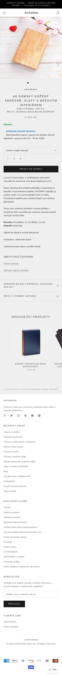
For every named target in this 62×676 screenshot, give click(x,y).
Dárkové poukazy (12, 512)
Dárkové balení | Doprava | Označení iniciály (28, 285)
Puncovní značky (11, 451)
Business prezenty (19, 389)
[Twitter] (12, 415)
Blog (6, 471)
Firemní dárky (10, 546)
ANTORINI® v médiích (14, 556)
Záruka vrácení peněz (13, 446)
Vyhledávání (9, 481)
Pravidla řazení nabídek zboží (17, 476)
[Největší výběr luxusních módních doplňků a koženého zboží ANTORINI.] (31, 13)
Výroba (7, 507)
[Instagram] (18, 415)
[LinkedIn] (39, 415)
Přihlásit (14, 604)
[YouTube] (32, 415)
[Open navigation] (4, 13)
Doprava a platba (12, 432)
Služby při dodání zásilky (15, 537)
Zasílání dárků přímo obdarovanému (20, 527)
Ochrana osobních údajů (15, 456)
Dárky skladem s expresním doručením (22, 566)
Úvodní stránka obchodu (15, 486)
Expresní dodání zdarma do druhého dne (22, 532)
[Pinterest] (25, 415)
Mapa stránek (10, 491)
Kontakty (8, 542)
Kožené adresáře (11, 263)
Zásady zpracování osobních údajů (19, 461)
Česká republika (11, 626)
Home (6, 389)
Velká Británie (10, 621)
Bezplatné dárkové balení (15, 522)
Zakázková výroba (12, 517)
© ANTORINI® (31, 640)
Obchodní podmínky (13, 436)
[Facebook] (5, 415)
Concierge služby (11, 561)
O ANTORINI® (10, 551)
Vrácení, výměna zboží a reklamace (20, 441)
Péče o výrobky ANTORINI (20, 296)
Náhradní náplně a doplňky (16, 270)
